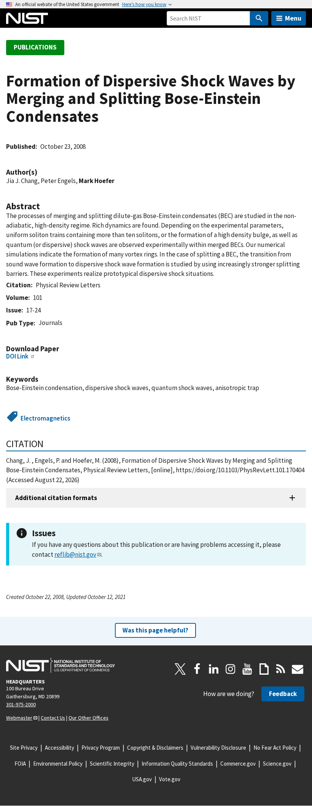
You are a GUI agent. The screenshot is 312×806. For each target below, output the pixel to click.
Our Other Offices (88, 717)
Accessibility (59, 747)
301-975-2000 (21, 704)
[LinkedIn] (213, 669)
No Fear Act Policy (274, 747)
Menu (293, 18)
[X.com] (180, 669)
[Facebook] (197, 669)
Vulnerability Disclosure (218, 747)
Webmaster (19, 717)
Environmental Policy (58, 763)
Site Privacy (24, 747)
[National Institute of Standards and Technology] (60, 665)
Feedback (283, 694)
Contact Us (53, 717)
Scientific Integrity (112, 763)
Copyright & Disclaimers (155, 747)
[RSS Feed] (280, 669)
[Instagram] (230, 669)
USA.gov (142, 779)
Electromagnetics (45, 418)
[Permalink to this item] (41, 172)
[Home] (27, 18)
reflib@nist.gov (75, 554)
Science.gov (277, 763)
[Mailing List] (297, 669)
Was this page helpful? (155, 630)
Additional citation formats (56, 498)
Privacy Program (100, 747)
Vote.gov (169, 779)
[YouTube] (247, 669)
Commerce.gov (238, 763)
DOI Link (17, 356)
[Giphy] (264, 669)
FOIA (20, 763)
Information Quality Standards (177, 763)
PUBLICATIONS (35, 47)
